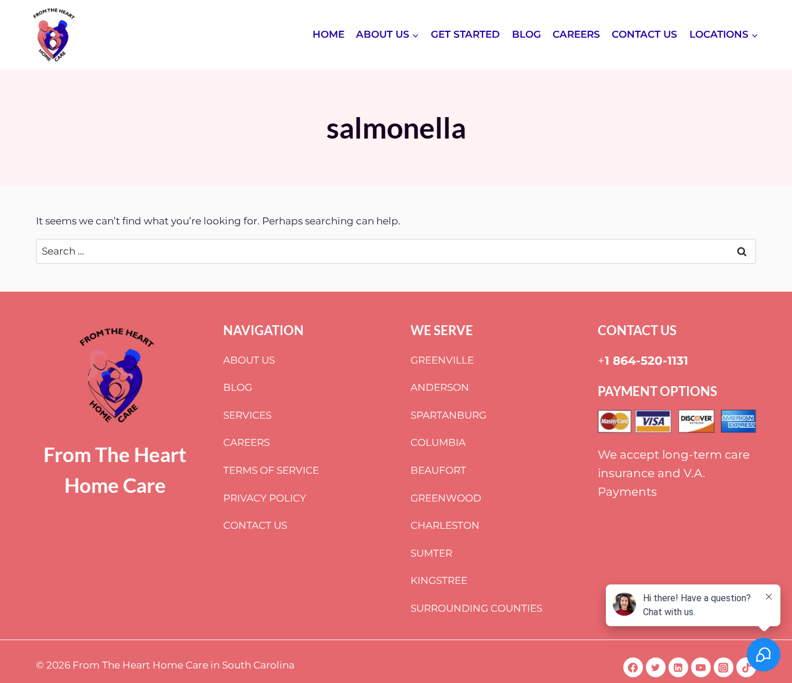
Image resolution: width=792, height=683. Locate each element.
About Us (249, 360)
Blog (526, 34)
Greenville (442, 360)
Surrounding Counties (476, 608)
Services (247, 415)
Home (328, 34)
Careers (576, 34)
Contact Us (644, 34)
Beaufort (438, 470)
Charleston (444, 525)
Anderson (439, 387)
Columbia (438, 442)
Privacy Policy (264, 498)
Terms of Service (271, 470)
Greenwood (445, 498)
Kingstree (438, 580)
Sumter (431, 553)
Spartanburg (448, 415)
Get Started (465, 34)
